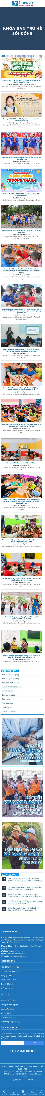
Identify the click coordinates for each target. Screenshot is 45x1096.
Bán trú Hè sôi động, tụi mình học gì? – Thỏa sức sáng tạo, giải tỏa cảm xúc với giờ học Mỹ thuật (21, 579)
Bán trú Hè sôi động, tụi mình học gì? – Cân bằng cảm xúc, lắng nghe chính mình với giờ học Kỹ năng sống (21, 350)
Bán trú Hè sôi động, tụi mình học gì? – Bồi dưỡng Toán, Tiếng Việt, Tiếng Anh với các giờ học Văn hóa (21, 425)
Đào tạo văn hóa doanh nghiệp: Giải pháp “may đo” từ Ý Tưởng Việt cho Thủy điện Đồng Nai (25, 880)
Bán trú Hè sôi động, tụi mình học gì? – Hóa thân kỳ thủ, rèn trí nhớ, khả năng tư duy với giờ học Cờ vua (21, 389)
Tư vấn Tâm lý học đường (11, 687)
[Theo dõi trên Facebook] (12, 1051)
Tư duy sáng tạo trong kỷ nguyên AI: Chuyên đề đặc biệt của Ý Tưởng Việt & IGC (24, 888)
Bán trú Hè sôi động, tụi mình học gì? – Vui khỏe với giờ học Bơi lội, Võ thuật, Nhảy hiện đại (21, 618)
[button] (3, 3)
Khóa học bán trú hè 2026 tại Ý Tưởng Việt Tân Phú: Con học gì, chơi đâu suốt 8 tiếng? (21, 81)
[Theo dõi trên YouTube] (32, 1051)
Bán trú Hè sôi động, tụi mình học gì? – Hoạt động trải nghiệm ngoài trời (21, 231)
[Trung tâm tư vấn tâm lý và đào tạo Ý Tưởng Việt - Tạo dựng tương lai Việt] (22, 4)
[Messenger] (41, 1092)
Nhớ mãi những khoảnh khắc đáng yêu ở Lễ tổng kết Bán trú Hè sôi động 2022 (21, 158)
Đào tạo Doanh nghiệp (10, 675)
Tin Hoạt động (7, 703)
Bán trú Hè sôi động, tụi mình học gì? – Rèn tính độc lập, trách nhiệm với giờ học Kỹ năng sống (21, 541)
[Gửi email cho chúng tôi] (22, 1051)
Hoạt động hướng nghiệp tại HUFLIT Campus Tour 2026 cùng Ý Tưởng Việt (25, 902)
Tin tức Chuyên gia (9, 711)
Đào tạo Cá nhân (8, 695)
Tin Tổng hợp (7, 707)
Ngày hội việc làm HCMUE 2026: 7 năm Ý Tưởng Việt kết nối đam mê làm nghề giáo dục (25, 895)
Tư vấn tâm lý (7, 691)
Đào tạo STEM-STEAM (10, 683)
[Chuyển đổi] (41, 678)
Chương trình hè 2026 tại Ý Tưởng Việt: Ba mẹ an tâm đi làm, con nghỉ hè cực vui (21, 120)
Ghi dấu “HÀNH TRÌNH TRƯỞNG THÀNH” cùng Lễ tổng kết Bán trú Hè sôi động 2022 (21, 195)
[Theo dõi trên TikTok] (17, 1051)
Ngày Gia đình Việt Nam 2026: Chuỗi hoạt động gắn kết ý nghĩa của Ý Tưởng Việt (24, 909)
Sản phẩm (6, 699)
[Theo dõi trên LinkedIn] (27, 1051)
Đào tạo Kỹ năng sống (10, 679)
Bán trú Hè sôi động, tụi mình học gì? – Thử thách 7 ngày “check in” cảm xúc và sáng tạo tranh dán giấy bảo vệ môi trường (21, 270)
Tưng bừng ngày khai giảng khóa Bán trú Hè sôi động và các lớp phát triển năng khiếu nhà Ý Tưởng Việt (21, 656)
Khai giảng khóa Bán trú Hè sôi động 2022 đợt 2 (21, 463)
